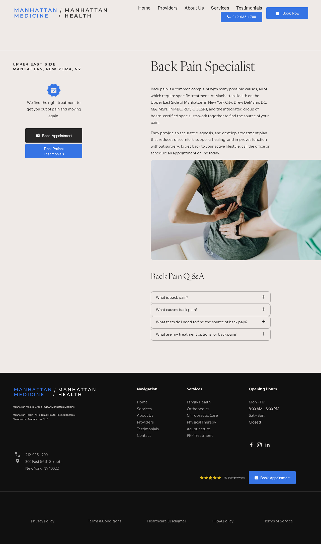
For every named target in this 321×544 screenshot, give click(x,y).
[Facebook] (251, 444)
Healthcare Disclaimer (166, 520)
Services (220, 7)
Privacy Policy (42, 520)
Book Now (290, 13)
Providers (168, 7)
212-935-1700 (244, 16)
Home (144, 7)
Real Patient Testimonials (54, 151)
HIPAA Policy (222, 520)
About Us (194, 7)
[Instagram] (259, 444)
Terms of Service (278, 520)
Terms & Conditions (104, 520)
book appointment (57, 135)
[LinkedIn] (267, 444)
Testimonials (249, 7)
